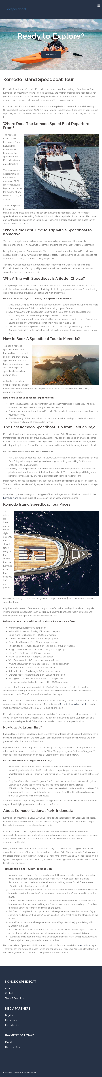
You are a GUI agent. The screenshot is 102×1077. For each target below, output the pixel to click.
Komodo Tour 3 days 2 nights (73, 704)
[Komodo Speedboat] (16, 9)
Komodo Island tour (13, 498)
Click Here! (51, 54)
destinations (84, 945)
